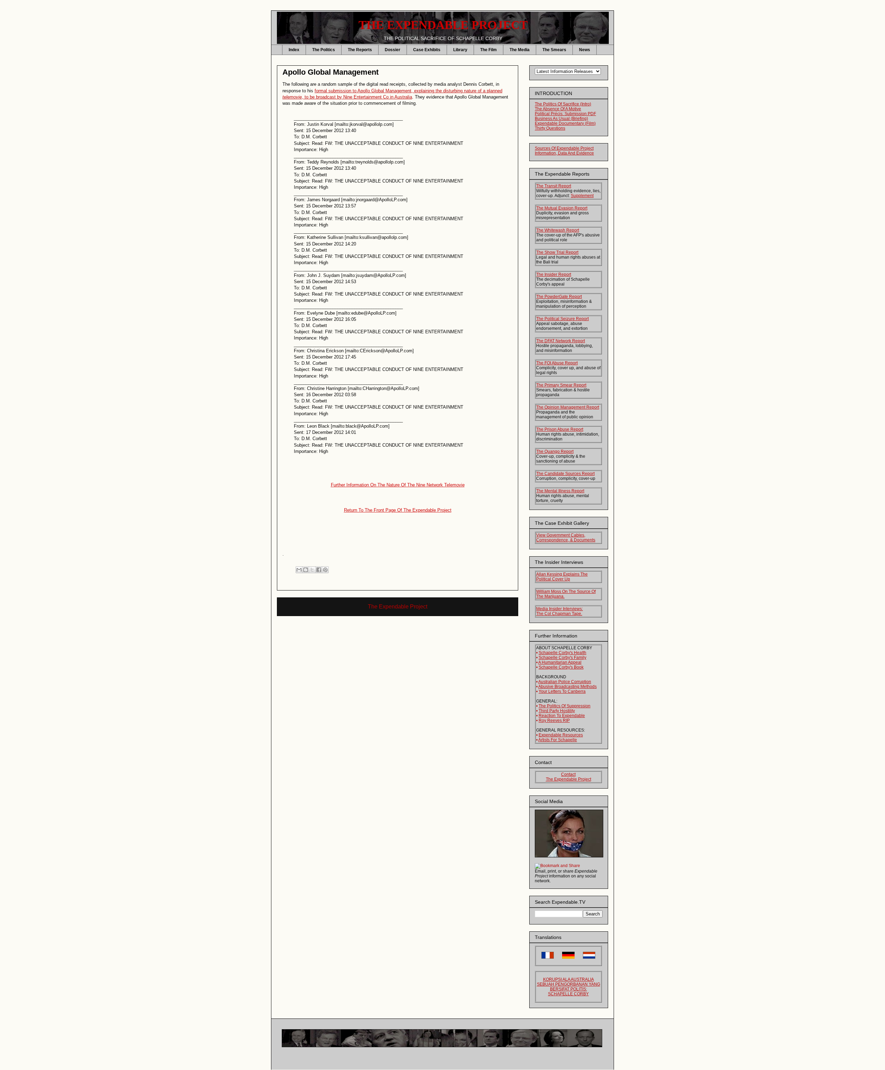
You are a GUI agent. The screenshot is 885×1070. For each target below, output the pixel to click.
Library (460, 49)
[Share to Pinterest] (325, 569)
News (584, 49)
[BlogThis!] (305, 569)
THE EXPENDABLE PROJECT (443, 25)
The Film (488, 49)
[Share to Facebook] (318, 569)
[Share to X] (312, 569)
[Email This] (299, 569)
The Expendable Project (397, 607)
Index (294, 49)
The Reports (360, 49)
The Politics (323, 49)
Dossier (392, 49)
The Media (520, 49)
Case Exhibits (426, 49)
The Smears (554, 49)
